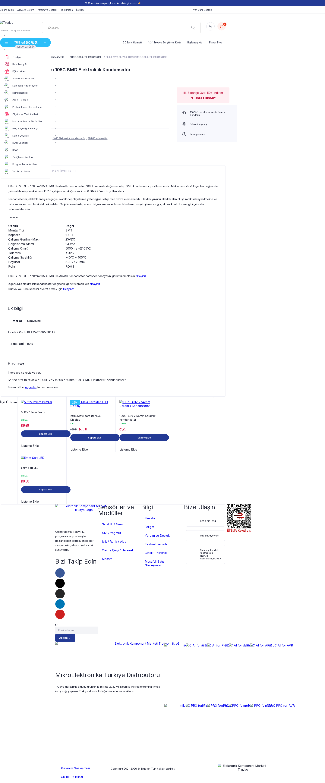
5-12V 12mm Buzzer (33, 412)
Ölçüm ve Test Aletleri (25, 114)
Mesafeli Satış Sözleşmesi (154, 563)
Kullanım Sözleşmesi (75, 768)
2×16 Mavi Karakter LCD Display (86, 417)
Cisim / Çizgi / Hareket (117, 550)
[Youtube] (60, 614)
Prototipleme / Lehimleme (27, 106)
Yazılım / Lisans (21, 171)
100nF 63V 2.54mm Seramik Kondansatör (137, 417)
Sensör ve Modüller (23, 78)
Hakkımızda (66, 9)
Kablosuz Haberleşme (25, 85)
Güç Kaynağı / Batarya (25, 128)
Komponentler (20, 92)
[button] (61, 403)
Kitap (15, 149)
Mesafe (107, 559)
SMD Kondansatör (97, 138)
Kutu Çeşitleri (20, 142)
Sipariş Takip (7, 9)
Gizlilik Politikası (156, 553)
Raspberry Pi (19, 64)
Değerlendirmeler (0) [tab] (61, 171)
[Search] (193, 27)
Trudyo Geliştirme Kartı (167, 42)
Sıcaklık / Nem (112, 524)
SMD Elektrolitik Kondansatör (86, 57)
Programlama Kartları (24, 164)
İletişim (80, 9)
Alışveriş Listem (25, 9)
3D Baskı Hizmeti (132, 42)
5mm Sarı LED (30, 467)
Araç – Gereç (20, 99)
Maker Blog (215, 42)
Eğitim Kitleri (19, 71)
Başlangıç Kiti (194, 42)
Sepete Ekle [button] (45, 433)
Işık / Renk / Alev (114, 541)
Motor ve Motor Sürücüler (27, 121)
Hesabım (151, 518)
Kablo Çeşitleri (20, 135)
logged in (30, 387)
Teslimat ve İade (156, 544)
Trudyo (16, 56)
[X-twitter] (60, 583)
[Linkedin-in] (60, 604)
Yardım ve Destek (47, 9)
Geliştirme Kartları (22, 157)
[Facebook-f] (60, 573)
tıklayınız (141, 276)
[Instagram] (60, 593)
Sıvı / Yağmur (111, 533)
